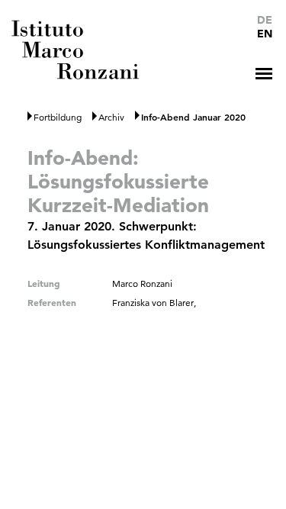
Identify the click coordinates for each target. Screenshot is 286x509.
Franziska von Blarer (153, 302)
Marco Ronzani (142, 283)
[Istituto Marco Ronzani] (77, 49)
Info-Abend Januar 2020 (193, 117)
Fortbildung (58, 117)
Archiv (111, 117)
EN (264, 33)
